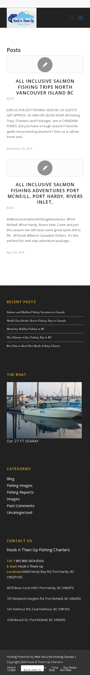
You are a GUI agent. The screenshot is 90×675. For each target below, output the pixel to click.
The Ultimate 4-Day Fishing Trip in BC (29, 337)
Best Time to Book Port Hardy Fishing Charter (33, 346)
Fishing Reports (20, 492)
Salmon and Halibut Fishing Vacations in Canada (36, 312)
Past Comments (20, 505)
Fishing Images (19, 485)
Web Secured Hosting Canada (54, 657)
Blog (10, 98)
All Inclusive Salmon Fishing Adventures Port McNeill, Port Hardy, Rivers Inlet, (45, 193)
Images (13, 498)
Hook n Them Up (30, 566)
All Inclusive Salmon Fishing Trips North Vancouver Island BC (45, 87)
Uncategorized (19, 512)
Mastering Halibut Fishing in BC (25, 329)
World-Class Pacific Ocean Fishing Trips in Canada (36, 320)
